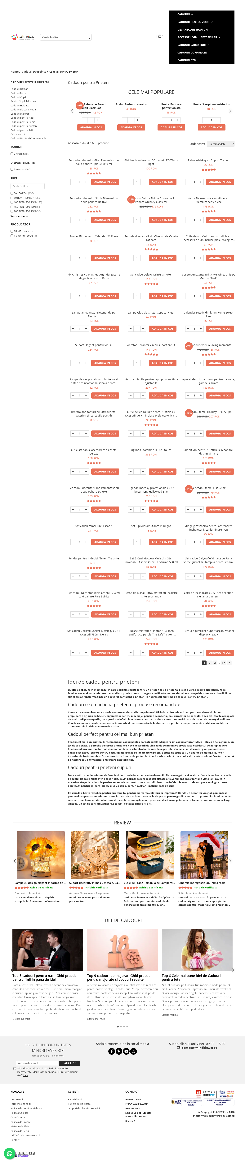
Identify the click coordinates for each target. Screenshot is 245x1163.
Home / (16, 71)
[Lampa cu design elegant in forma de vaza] (40, 855)
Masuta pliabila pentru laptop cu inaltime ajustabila (151, 381)
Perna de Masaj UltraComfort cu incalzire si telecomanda (151, 594)
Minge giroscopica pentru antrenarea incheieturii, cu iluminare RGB (209, 527)
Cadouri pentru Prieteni (24, 126)
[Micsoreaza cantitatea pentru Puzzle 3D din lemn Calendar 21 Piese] (73, 258)
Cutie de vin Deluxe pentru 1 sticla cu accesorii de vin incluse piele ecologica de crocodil (151, 413)
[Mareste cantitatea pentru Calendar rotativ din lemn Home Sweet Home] (201, 329)
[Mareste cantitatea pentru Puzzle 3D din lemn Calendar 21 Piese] (86, 258)
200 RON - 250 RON (25, 211)
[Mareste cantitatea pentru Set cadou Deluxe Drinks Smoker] (143, 296)
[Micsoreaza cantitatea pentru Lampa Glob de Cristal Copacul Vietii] (131, 329)
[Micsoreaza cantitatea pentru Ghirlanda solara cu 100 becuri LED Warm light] (131, 182)
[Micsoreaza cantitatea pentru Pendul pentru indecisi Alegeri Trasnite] (73, 576)
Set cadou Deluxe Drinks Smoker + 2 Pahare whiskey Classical (151, 200)
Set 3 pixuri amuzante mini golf (151, 526)
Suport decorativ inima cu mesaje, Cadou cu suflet (102, 883)
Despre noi (17, 1099)
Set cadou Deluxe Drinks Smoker (151, 274)
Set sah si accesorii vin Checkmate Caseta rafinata (151, 238)
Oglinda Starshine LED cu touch (151, 450)
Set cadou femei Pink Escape (93, 526)
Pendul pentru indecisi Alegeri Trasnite (94, 558)
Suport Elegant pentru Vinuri (93, 345)
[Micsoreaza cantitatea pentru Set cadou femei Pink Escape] (73, 542)
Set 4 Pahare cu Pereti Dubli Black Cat (91, 106)
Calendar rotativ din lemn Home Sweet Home (208, 314)
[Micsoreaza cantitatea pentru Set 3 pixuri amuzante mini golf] (131, 542)
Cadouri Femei (19, 93)
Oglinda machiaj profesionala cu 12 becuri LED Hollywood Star (151, 489)
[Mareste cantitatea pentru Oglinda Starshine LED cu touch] (143, 471)
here (25, 1075)
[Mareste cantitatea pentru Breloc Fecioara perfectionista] (177, 120)
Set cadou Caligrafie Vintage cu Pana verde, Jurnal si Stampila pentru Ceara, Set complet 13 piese (209, 560)
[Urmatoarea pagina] (229, 663)
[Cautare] (88, 37)
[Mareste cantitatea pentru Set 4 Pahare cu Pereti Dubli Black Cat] (97, 120)
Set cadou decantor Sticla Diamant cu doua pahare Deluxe (94, 200)
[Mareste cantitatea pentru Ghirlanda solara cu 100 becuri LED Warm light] (143, 182)
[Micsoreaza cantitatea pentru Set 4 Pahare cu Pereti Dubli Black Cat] (84, 120)
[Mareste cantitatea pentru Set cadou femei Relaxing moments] (201, 363)
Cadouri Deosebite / (35, 71)
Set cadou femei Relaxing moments (208, 345)
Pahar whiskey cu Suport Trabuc (208, 160)
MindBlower (21, 231)
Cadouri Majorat (20, 113)
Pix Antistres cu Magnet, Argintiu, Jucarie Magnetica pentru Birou (94, 276)
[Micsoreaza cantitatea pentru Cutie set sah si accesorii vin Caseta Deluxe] (73, 471)
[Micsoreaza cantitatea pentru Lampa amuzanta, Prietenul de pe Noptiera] (73, 329)
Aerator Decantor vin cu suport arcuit (151, 345)
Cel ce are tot (18, 134)
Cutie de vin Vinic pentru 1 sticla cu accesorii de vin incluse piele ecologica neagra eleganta (208, 238)
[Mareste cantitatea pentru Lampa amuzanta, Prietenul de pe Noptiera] (86, 329)
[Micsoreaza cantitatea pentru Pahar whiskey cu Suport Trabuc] (188, 182)
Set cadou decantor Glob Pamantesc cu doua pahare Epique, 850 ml (94, 162)
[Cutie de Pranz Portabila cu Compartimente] (149, 855)
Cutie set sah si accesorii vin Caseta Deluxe (94, 451)
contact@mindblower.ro (199, 1048)
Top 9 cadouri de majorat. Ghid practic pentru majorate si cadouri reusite (118, 977)
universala (20, 153)
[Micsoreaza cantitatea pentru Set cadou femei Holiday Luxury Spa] (188, 433)
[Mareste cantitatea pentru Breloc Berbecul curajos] (137, 120)
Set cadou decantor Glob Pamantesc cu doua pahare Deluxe (94, 489)
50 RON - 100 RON (24, 197)
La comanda (21, 169)
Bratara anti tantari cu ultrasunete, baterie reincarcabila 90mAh (93, 413)
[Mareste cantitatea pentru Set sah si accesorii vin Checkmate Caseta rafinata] (143, 258)
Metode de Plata (20, 1126)
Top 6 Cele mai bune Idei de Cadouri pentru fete (191, 977)
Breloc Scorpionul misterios (211, 104)
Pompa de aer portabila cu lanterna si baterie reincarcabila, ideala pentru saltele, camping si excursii (93, 381)
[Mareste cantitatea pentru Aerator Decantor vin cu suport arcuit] (143, 363)
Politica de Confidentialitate (26, 1108)
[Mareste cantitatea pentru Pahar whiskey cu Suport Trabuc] (201, 182)
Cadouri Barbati (19, 89)
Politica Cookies (19, 1112)
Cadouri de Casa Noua (23, 109)
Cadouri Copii (18, 97)
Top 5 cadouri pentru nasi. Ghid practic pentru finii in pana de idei (44, 977)
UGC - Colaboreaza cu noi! (25, 1135)
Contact (15, 1140)
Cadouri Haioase (20, 105)
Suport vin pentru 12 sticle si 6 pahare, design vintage (209, 451)
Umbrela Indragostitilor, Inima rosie (201, 883)
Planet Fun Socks (23, 235)
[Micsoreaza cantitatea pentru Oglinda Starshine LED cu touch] (131, 471)
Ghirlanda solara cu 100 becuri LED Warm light (151, 162)
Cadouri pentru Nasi (22, 117)
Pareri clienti (75, 1099)
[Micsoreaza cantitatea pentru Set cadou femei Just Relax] (188, 510)
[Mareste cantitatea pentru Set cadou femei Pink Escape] (86, 542)
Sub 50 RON (21, 193)
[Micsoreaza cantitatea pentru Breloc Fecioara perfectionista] (165, 120)
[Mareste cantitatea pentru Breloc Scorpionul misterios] (218, 120)
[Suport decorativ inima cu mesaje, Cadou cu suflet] (95, 855)
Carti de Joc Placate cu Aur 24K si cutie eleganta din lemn (208, 594)
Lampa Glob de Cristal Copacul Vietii (151, 312)
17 (223, 663)
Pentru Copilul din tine (23, 101)
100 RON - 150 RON (25, 202)
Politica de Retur (20, 1131)
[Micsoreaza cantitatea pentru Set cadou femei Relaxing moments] (188, 363)
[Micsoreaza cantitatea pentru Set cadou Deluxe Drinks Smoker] (131, 296)
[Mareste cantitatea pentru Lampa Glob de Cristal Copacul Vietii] (143, 329)
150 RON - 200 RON (25, 206)
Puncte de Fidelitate (79, 1103)
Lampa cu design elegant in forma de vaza (42, 883)
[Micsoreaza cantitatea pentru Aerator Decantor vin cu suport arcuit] (131, 363)
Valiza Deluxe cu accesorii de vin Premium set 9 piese (208, 200)
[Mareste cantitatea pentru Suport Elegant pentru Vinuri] (86, 363)
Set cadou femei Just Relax (208, 488)
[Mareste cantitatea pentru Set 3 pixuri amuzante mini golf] (143, 542)
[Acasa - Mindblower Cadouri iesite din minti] (22, 37)
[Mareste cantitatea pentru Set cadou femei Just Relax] (201, 510)
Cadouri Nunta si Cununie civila (28, 138)
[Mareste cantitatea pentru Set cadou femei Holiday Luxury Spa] (201, 433)
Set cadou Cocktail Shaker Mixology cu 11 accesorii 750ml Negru (93, 632)
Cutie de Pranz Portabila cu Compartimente (152, 883)
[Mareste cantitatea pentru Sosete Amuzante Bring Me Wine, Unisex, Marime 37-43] (201, 296)
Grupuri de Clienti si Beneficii (84, 1108)
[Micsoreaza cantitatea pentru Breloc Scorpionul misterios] (205, 120)
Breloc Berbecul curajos (131, 104)
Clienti (73, 1091)
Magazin (17, 1091)
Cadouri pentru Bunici (23, 122)
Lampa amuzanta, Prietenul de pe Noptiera (93, 314)
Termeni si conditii (21, 1103)
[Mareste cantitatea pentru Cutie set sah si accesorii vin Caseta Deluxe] (86, 471)
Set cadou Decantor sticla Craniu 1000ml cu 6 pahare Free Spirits (94, 594)
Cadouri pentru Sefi (22, 130)
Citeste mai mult (21, 1018)
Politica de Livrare (21, 1122)
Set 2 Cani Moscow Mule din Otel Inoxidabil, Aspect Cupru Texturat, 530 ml (151, 560)
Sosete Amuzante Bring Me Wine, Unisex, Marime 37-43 (208, 276)
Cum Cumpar (18, 1117)
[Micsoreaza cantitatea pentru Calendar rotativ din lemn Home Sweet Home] (188, 329)
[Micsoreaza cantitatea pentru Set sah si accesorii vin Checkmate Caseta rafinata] (131, 258)
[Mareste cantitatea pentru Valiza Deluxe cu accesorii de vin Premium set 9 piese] (201, 220)
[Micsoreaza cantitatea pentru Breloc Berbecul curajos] (125, 120)
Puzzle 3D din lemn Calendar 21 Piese (93, 236)
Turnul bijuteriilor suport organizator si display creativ (208, 632)
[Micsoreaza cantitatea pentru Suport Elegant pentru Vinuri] (73, 363)
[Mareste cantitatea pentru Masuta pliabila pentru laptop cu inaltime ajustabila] (143, 395)
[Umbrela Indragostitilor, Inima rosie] (204, 855)
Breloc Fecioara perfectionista (171, 106)
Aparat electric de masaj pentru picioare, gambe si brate (208, 381)
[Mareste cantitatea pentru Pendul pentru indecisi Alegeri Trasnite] (86, 576)
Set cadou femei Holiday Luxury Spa (209, 412)
